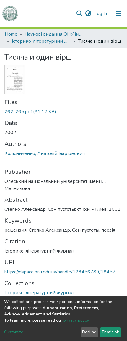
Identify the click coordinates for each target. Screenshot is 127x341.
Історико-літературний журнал (41, 41)
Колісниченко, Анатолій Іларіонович (44, 153)
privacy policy (76, 320)
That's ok (110, 332)
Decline (89, 332)
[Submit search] (79, 13)
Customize (13, 332)
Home (11, 34)
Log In (101, 13)
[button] (88, 13)
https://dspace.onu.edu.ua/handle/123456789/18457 (59, 272)
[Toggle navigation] (118, 13)
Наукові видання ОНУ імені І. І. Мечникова (54, 34)
